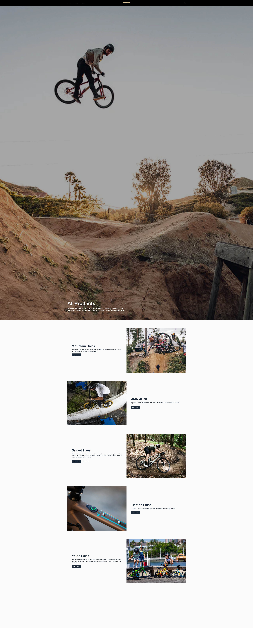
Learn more (86, 461)
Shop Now (76, 354)
